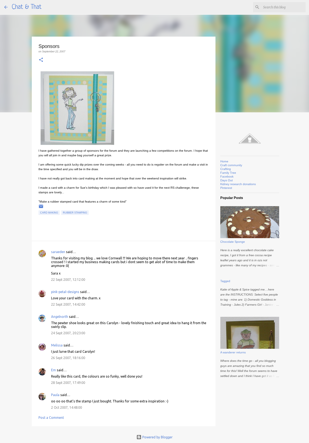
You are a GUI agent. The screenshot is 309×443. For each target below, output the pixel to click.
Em (53, 370)
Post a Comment (51, 417)
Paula (55, 395)
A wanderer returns (233, 352)
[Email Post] (41, 208)
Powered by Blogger (157, 437)
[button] (41, 60)
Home (224, 161)
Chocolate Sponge (232, 241)
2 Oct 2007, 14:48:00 (66, 407)
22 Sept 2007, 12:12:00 (68, 279)
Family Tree (228, 172)
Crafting (225, 169)
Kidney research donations (238, 184)
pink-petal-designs (65, 292)
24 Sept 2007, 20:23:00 (68, 333)
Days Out (226, 180)
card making (49, 212)
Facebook (227, 176)
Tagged (225, 281)
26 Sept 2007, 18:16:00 (68, 358)
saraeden (58, 252)
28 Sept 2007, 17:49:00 (68, 383)
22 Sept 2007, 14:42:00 (68, 304)
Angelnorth (59, 316)
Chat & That (27, 7)
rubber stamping (75, 212)
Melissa (57, 345)
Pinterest (226, 188)
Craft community (231, 165)
